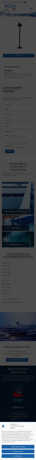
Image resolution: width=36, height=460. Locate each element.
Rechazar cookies (18, 451)
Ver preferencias (18, 456)
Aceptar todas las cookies (18, 446)
